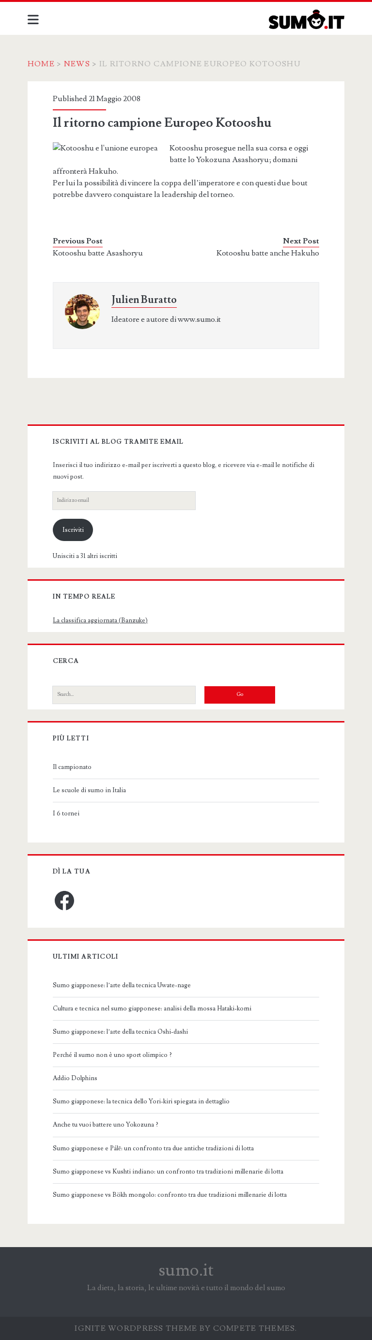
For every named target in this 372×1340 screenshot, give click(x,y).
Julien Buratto (144, 299)
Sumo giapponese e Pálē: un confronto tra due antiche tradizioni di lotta (153, 1148)
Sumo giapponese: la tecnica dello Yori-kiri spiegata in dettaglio (141, 1101)
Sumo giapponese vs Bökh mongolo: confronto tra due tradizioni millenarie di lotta (170, 1195)
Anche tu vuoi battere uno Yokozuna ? (105, 1125)
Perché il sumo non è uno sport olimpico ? (112, 1055)
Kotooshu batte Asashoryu (98, 253)
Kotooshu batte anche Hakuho (268, 253)
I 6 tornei (66, 813)
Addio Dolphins (75, 1078)
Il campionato (72, 767)
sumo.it (186, 1270)
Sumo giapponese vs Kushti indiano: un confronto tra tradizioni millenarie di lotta (168, 1171)
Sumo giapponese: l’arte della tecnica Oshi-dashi (120, 1032)
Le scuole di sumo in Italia (89, 790)
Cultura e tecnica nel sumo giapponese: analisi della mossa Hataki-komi (152, 1008)
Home (41, 64)
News (77, 64)
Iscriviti (73, 530)
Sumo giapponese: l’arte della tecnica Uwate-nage (122, 985)
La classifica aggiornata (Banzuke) (100, 620)
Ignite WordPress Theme (136, 1328)
